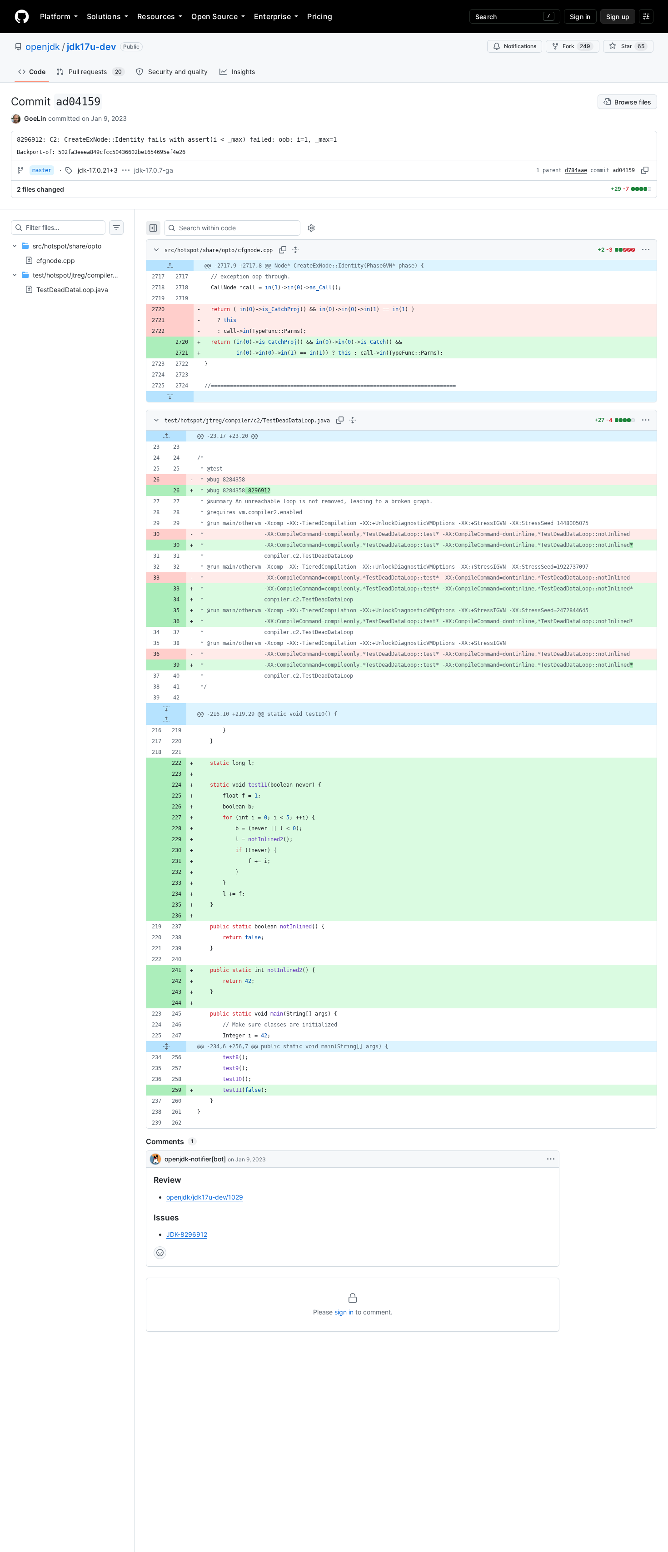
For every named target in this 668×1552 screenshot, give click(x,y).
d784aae (576, 170)
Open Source (214, 16)
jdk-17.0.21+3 (98, 170)
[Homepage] (22, 16)
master (41, 170)
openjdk (42, 46)
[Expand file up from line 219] (166, 719)
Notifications (520, 46)
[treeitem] (67, 253)
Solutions (104, 16)
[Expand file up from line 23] (166, 436)
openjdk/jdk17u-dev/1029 (204, 1197)
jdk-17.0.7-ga (153, 170)
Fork (576, 46)
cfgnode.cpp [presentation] (55, 260)
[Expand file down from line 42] (166, 708)
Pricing (319, 16)
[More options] (645, 250)
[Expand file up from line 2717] (170, 265)
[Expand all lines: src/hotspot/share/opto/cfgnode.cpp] (295, 249)
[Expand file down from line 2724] (170, 396)
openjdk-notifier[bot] (195, 1159)
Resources (156, 16)
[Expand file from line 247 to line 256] (166, 1046)
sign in (344, 1312)
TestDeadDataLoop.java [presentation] (72, 289)
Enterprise (272, 16)
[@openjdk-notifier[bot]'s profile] (155, 1159)
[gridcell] (401, 265)
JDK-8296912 (186, 1234)
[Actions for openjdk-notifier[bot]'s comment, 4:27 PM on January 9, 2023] (550, 1159)
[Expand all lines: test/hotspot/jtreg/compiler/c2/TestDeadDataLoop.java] (352, 420)
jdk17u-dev (91, 46)
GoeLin (35, 118)
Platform (55, 16)
